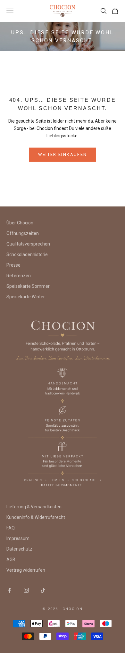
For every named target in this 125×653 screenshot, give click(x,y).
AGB (10, 559)
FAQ (10, 527)
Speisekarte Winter (25, 296)
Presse (13, 265)
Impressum (17, 538)
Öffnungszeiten (22, 233)
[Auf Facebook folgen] (9, 590)
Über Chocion (19, 222)
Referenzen (18, 275)
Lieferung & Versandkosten (34, 506)
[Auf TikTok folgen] (43, 590)
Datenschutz (19, 549)
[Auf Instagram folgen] (26, 590)
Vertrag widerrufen (25, 570)
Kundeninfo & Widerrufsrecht (35, 517)
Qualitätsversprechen (28, 243)
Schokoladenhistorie (27, 254)
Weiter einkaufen (62, 154)
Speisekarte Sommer (28, 286)
